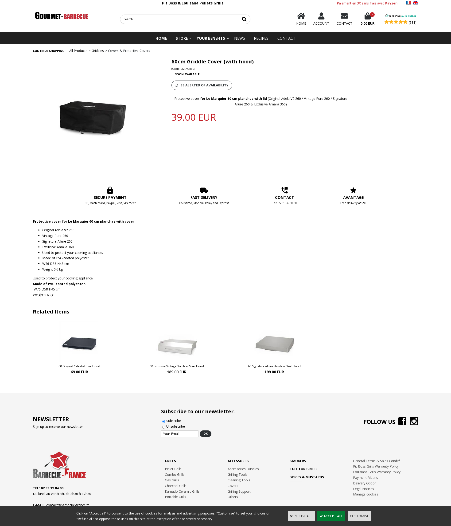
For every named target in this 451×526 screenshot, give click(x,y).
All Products (78, 50)
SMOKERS (298, 461)
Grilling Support (239, 491)
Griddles (98, 50)
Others (233, 497)
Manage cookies (365, 494)
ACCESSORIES (238, 461)
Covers (233, 485)
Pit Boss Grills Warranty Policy (376, 466)
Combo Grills (174, 474)
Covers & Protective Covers (129, 50)
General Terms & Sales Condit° (376, 461)
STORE (182, 38)
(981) (412, 22)
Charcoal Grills (176, 485)
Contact (286, 38)
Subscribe (173, 420)
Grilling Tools (237, 474)
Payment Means (365, 477)
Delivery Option (365, 483)
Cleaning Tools (239, 480)
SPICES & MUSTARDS (307, 477)
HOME (161, 38)
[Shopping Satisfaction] (400, 16)
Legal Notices (363, 489)
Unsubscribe (175, 426)
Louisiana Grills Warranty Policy (376, 472)
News (239, 38)
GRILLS (170, 461)
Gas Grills (172, 480)
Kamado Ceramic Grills (182, 491)
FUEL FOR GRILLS (303, 469)
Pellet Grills (173, 469)
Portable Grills (175, 497)
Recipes (261, 38)
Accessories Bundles (243, 469)
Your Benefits (211, 38)
